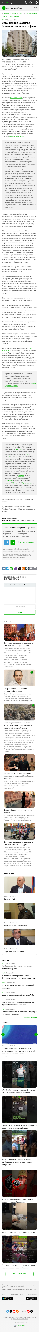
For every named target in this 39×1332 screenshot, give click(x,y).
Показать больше (19, 1274)
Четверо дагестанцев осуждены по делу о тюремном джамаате (19, 1012)
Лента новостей (14, 16)
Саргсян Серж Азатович (14, 951)
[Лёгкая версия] (11, 3)
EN (7, 2)
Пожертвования (32, 1294)
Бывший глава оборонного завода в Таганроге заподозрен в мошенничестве (18, 976)
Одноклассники (27, 483)
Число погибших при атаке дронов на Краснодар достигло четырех (18, 1003)
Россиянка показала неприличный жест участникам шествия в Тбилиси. (18, 1266)
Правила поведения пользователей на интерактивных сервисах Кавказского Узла (19, 1318)
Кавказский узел (16, 98)
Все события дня (30, 1018)
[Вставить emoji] (24, 585)
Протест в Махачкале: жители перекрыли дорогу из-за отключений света (19, 1126)
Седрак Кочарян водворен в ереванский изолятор (15, 689)
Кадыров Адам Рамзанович (15, 925)
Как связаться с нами (16, 1294)
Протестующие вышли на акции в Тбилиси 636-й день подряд (18, 843)
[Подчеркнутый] (14, 585)
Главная (4, 16)
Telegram (21, 476)
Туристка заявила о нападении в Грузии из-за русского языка (18, 1233)
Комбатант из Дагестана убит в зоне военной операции (17, 967)
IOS (8, 456)
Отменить (20, 612)
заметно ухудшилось (16, 136)
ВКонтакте (15, 483)
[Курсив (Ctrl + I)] (10, 585)
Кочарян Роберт (10, 899)
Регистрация (20, 606)
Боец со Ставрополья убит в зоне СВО (18, 994)
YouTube (9, 480)
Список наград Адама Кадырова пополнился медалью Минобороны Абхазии (18, 776)
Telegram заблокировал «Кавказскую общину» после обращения (17, 1200)
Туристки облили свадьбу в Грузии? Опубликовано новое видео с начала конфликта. (17, 1162)
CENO (27, 454)
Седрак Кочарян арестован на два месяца (18, 811)
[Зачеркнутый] (19, 585)
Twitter (23, 473)
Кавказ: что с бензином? (13, 13)
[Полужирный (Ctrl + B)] (6, 585)
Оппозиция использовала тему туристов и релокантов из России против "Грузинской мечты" (18, 725)
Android (18, 449)
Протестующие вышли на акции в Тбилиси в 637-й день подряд (18, 644)
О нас (3, 1294)
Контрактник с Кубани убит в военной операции (18, 986)
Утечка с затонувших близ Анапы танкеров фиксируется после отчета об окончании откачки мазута (18, 1051)
